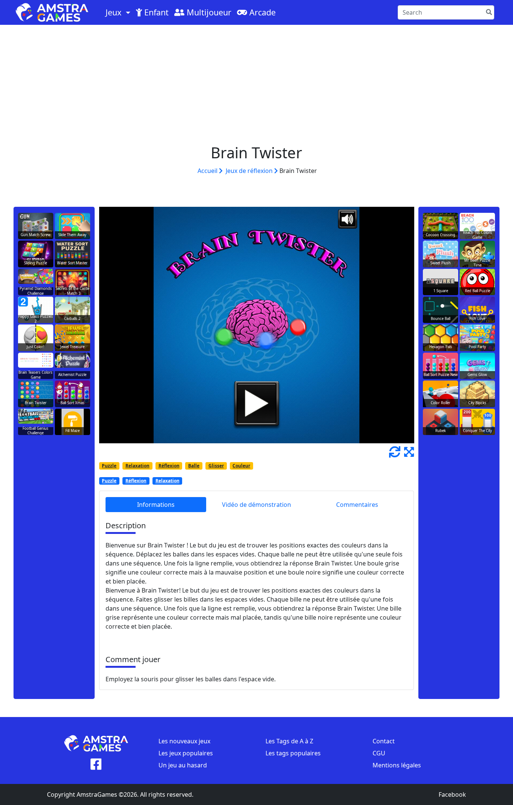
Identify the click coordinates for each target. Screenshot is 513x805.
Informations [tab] (156, 504)
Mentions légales (397, 765)
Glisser (216, 465)
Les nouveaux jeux (184, 741)
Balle (193, 465)
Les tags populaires (293, 753)
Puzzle (109, 465)
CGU (379, 753)
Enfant (155, 12)
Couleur (241, 465)
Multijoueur (207, 12)
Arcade (261, 12)
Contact (384, 741)
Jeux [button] (115, 12)
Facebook (452, 794)
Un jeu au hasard (182, 765)
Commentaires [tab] (357, 504)
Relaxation (137, 465)
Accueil (208, 171)
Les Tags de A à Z (289, 741)
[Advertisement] (256, 81)
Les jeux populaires (185, 753)
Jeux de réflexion (250, 171)
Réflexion (169, 465)
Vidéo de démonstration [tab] (256, 504)
